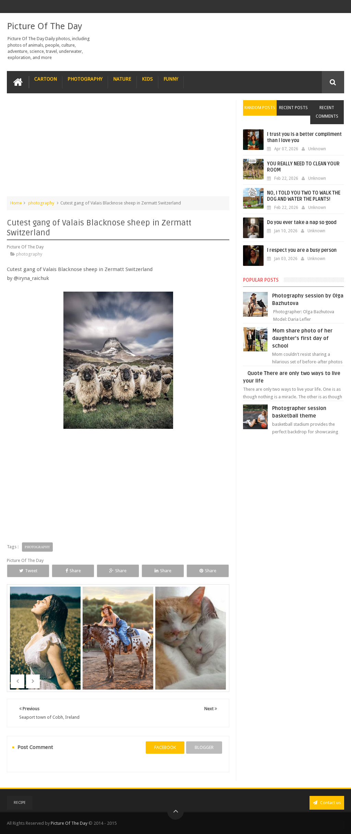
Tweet (31, 570)
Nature (122, 79)
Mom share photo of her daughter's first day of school (302, 338)
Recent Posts (293, 107)
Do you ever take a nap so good (302, 222)
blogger (204, 747)
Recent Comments (327, 112)
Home (16, 202)
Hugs (191, 648)
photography (41, 202)
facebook (165, 747)
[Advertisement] (118, 148)
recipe (20, 802)
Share (75, 570)
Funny (171, 79)
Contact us (330, 802)
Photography (85, 79)
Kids (147, 79)
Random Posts (259, 107)
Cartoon (45, 79)
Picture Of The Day (44, 26)
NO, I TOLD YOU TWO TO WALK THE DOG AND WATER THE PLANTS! (303, 196)
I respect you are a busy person (302, 250)
